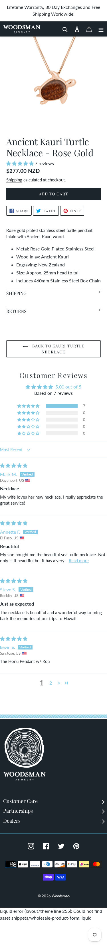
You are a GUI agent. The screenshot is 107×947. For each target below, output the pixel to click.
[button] (20, 163)
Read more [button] (79, 560)
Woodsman (61, 896)
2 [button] (50, 682)
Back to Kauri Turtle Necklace (58, 349)
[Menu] (99, 29)
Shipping (14, 179)
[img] (13, 465)
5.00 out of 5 (68, 386)
